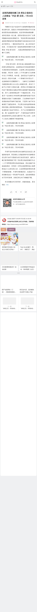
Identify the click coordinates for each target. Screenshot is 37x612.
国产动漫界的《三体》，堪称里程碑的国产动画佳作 (9, 292)
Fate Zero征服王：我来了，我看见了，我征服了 (27, 249)
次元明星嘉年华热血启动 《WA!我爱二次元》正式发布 (27, 269)
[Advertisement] (18, 394)
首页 (4, 6)
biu (7, 184)
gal (8, 6)
